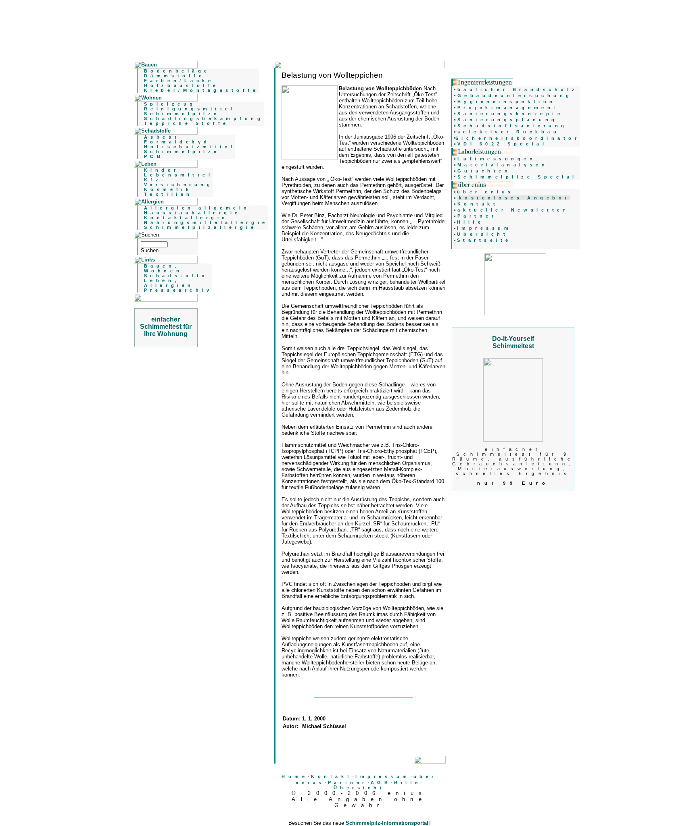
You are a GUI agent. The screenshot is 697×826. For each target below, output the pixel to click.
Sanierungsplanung (507, 119)
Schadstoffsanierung (512, 125)
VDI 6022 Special (502, 143)
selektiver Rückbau (508, 131)
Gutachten (484, 170)
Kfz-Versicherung (178, 182)
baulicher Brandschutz (517, 89)
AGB (381, 782)
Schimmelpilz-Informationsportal (387, 823)
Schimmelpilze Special (517, 176)
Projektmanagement (508, 107)
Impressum (382, 776)
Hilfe (407, 782)
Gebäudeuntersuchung (514, 95)
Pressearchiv (178, 290)
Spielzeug (170, 104)
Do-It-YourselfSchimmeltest (513, 342)
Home (295, 776)
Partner (347, 782)
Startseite (484, 240)
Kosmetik (168, 189)
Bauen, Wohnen (163, 268)
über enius (485, 191)
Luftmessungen (496, 158)
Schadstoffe (176, 275)
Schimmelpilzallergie (200, 227)
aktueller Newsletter (512, 210)
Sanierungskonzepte (510, 113)
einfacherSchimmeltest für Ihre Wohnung (166, 326)
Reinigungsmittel (190, 108)
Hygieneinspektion (506, 101)
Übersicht (359, 787)
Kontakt (331, 776)
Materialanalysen (502, 164)
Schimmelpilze (182, 113)
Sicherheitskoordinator (517, 138)
